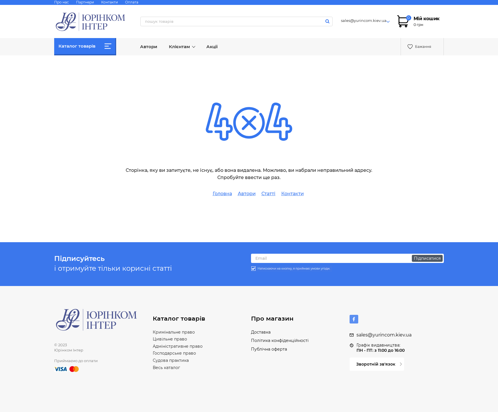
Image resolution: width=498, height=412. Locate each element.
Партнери (85, 2)
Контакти (109, 2)
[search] (327, 21)
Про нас (61, 2)
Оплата (131, 2)
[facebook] (354, 319)
